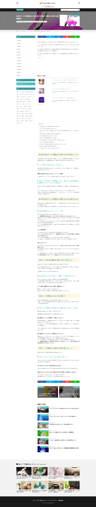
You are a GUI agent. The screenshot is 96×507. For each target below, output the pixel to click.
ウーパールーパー (20, 106)
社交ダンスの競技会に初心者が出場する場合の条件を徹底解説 (40, 31)
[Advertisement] (59, 66)
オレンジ (19, 113)
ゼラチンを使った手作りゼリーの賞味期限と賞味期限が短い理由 (64, 448)
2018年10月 (19, 69)
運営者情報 (61, 500)
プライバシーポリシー (53, 500)
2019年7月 (19, 49)
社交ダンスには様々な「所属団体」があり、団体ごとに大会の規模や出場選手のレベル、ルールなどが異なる (59, 131)
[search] (78, 10)
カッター (19, 120)
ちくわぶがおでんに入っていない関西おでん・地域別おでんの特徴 (64, 79)
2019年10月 (19, 40)
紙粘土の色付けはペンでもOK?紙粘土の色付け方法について (39, 491)
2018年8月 (19, 75)
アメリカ (23, 99)
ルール (37, 21)
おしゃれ (30, 108)
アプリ (19, 99)
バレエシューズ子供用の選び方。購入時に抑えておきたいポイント (23, 477)
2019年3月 (19, 57)
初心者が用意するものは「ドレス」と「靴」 (48, 135)
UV (18, 94)
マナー (33, 9)
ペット (25, 9)
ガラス (32, 120)
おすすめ (22, 111)
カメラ (27, 120)
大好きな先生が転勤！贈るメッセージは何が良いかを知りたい (71, 491)
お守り (24, 113)
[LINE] (75, 37)
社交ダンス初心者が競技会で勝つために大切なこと (48, 137)
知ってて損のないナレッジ (49, 6)
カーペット (19, 118)
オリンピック (28, 111)
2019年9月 (19, 43)
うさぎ (26, 106)
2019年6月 (19, 52)
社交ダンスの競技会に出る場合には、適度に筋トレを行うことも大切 (53, 144)
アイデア (22, 94)
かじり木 (24, 118)
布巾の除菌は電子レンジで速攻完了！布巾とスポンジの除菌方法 (55, 491)
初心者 (40, 21)
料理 (35, 9)
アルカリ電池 (20, 101)
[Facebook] (42, 37)
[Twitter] (50, 37)
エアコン (19, 108)
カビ (23, 120)
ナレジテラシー (51, 502)
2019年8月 (19, 46)
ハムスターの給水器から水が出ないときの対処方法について (63, 440)
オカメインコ (25, 108)
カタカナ (29, 118)
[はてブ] (58, 37)
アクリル (31, 96)
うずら (31, 106)
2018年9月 (19, 72)
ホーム (34, 500)
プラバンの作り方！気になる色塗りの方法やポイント (61, 88)
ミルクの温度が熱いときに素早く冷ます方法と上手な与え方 (23, 491)
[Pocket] (67, 37)
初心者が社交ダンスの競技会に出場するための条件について (50, 126)
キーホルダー (20, 123)
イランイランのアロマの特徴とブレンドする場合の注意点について (64, 97)
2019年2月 (19, 60)
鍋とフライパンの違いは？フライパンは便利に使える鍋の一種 (39, 477)
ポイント (35, 21)
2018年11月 (19, 66)
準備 (41, 21)
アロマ (30, 101)
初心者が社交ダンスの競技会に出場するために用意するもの (50, 133)
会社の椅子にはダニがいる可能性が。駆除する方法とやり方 (71, 477)
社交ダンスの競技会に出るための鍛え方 (46, 142)
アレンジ (25, 101)
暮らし (28, 9)
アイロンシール (25, 96)
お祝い (32, 113)
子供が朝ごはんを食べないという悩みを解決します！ (62, 424)
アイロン (19, 96)
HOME (42, 6)
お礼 (27, 113)
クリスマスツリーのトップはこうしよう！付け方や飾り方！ (63, 416)
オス (18, 111)
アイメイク (32, 94)
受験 (30, 9)
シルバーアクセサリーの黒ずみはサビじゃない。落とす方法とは (64, 408)
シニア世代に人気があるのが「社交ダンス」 (48, 128)
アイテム (27, 94)
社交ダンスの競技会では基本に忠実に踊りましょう (48, 146)
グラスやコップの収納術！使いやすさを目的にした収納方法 (55, 477)
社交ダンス (44, 21)
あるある (28, 99)
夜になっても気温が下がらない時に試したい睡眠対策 (62, 432)
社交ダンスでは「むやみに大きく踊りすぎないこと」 (50, 148)
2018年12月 (19, 63)
